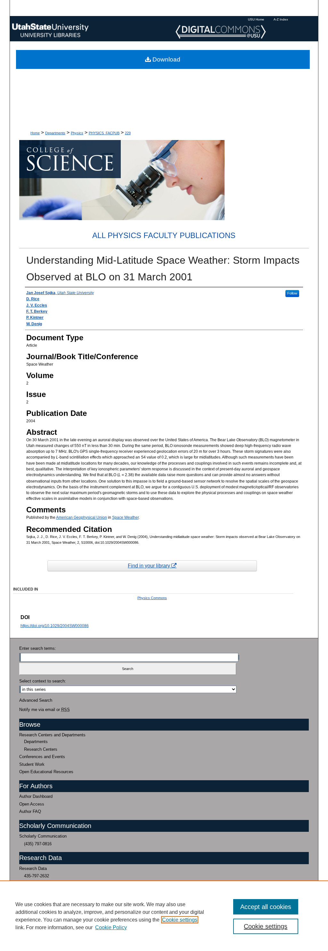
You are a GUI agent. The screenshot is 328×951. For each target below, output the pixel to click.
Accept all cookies (265, 906)
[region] (164, 916)
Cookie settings (179, 919)
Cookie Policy (111, 927)
